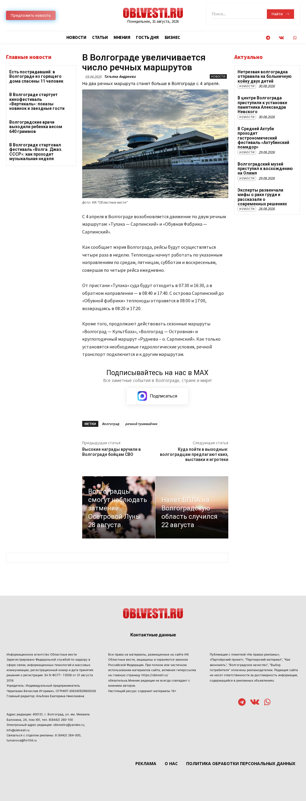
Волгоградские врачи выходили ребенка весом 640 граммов (35, 127)
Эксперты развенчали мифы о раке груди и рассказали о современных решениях (262, 197)
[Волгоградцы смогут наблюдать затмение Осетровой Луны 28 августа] (118, 507)
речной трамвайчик (141, 423)
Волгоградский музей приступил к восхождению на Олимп (265, 169)
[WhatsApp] (295, 38)
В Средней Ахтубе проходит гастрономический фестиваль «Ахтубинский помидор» (263, 138)
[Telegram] (268, 38)
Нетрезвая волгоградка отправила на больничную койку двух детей (265, 76)
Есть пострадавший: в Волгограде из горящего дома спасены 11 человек (36, 76)
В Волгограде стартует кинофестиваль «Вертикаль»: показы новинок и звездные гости (37, 101)
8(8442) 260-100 (61, 719)
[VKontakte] (281, 38)
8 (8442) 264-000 (67, 735)
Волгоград (110, 423)
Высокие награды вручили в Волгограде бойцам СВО (111, 452)
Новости (218, 76)
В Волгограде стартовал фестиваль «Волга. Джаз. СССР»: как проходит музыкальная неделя (35, 151)
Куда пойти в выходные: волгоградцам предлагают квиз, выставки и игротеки (194, 454)
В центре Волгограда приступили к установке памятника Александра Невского (262, 104)
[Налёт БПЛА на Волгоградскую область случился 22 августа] (191, 507)
